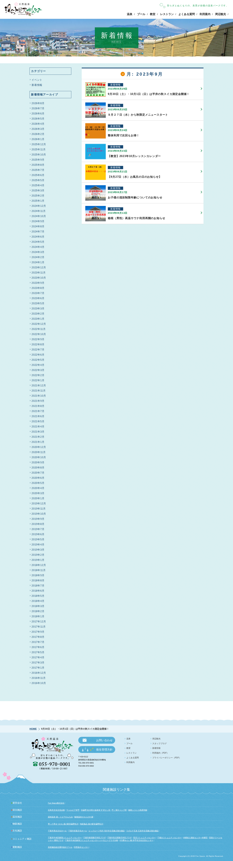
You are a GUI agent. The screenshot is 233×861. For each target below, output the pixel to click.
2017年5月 (38, 652)
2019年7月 (38, 529)
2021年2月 (38, 436)
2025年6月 (38, 175)
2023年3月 (38, 308)
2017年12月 (39, 621)
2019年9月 (38, 518)
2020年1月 (38, 498)
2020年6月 (38, 477)
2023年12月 (39, 267)
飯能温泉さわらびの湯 (83, 817)
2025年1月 (38, 200)
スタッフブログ (159, 743)
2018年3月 (38, 606)
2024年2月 (38, 257)
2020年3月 (38, 493)
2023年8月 (38, 287)
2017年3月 (38, 662)
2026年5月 (38, 118)
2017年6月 (38, 647)
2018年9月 (38, 575)
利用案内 (205, 14)
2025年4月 (38, 185)
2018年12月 (39, 565)
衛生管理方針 (104, 749)
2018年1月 (38, 616)
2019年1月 (38, 559)
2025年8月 (38, 164)
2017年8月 (38, 636)
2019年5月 (38, 539)
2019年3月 (38, 549)
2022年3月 (38, 370)
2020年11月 (39, 452)
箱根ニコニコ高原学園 (137, 810)
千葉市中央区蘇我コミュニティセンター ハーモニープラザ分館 (91, 840)
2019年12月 (39, 503)
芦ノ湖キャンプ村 (119, 810)
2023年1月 (38, 318)
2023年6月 (38, 298)
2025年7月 (38, 169)
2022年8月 (38, 344)
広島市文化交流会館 (56, 810)
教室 (152, 14)
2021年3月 (38, 431)
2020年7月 (38, 472)
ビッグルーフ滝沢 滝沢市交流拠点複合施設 (107, 831)
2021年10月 (39, 395)
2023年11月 (39, 272)
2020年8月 (38, 467)
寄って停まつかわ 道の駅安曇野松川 (63, 824)
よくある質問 (186, 14)
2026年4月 (38, 123)
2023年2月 (38, 313)
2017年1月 (38, 667)
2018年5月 (38, 595)
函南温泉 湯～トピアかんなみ (60, 817)
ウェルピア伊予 (72, 810)
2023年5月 (38, 303)
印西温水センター (81, 847)
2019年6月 (38, 534)
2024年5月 (38, 241)
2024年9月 (38, 221)
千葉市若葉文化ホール (77, 831)
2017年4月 (38, 657)
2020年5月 (38, 482)
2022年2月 (38, 375)
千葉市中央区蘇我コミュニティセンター (65, 838)
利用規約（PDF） (160, 753)
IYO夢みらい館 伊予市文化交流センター (136, 840)
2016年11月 (39, 677)
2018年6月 (38, 590)
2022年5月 (38, 359)
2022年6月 (38, 354)
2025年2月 (38, 195)
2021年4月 (38, 426)
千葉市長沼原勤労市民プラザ (119, 838)
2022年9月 (38, 339)
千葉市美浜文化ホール (57, 831)
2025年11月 (39, 149)
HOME (33, 728)
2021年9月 (38, 400)
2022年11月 (39, 329)
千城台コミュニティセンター (169, 838)
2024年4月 (38, 246)
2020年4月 (38, 488)
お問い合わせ (104, 740)
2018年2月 (38, 611)
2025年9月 (38, 159)
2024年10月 (39, 216)
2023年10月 (39, 277)
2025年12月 (39, 144)
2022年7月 (38, 349)
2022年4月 (38, 364)
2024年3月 (38, 252)
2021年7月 (38, 411)
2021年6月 (38, 416)
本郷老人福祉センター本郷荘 (195, 838)
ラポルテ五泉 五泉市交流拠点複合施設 (142, 831)
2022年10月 (39, 334)
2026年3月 (38, 128)
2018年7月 (38, 585)
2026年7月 (38, 108)
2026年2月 (38, 134)
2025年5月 (38, 180)
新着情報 (37, 84)
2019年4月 (38, 544)
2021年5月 (38, 421)
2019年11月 (39, 508)
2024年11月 (39, 211)
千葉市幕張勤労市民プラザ (94, 838)
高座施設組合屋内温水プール (60, 847)
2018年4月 (38, 600)
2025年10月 (39, 154)
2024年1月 (38, 262)
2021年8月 (38, 406)
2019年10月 (39, 513)
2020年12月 (39, 447)
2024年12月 (39, 205)
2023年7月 (38, 293)
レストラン (167, 14)
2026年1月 (38, 139)
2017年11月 (39, 626)
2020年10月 (39, 457)
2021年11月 (39, 390)
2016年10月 (39, 683)
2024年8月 (38, 226)
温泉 (129, 14)
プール (141, 14)
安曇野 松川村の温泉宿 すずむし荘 (96, 810)
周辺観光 (220, 14)
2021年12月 (39, 385)
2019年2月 (38, 554)
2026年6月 (38, 113)
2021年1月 (38, 441)
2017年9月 (38, 631)
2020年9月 (38, 462)
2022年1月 (38, 380)
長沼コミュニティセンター (144, 838)
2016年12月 (39, 672)
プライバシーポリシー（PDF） (166, 758)
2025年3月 (38, 190)
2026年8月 (38, 103)
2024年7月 (38, 231)
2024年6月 (38, 236)
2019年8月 (38, 524)
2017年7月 (38, 642)
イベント (37, 79)
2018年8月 (38, 580)
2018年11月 (39, 570)
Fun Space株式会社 (56, 803)
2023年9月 (38, 282)
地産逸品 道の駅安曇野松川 (91, 824)
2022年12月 (39, 323)
